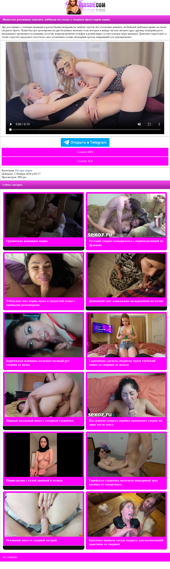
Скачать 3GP (85, 161)
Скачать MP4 (85, 152)
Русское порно (23, 170)
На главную (10, 557)
